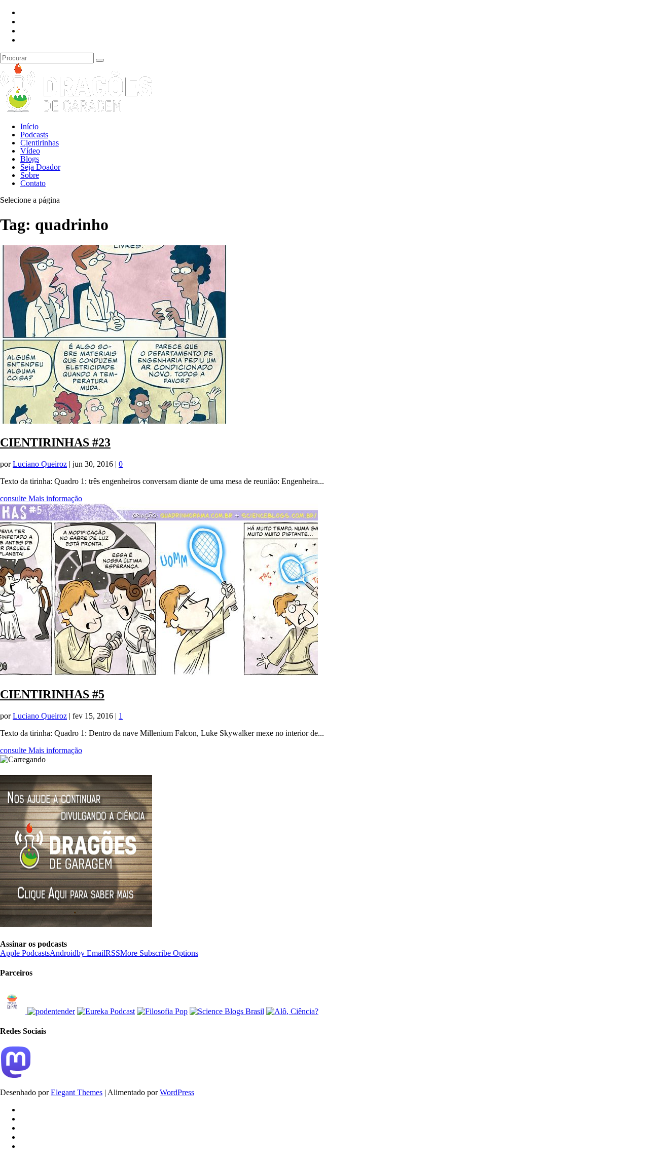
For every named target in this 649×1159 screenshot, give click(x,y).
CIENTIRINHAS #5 (52, 694)
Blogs (29, 159)
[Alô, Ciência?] (292, 1011)
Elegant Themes (76, 1092)
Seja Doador (40, 167)
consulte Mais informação (41, 498)
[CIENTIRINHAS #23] (114, 421)
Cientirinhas (39, 142)
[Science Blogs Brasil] (227, 1011)
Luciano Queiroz (40, 464)
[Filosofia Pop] (162, 1011)
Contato (33, 183)
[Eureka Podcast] (106, 1011)
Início (29, 126)
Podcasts (34, 134)
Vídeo (30, 150)
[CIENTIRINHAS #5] (159, 672)
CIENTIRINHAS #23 (55, 442)
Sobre (29, 175)
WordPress (177, 1092)
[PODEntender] (51, 1011)
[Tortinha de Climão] (13, 1011)
